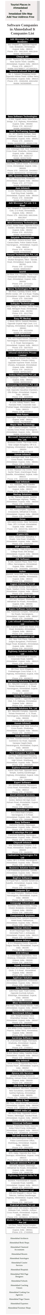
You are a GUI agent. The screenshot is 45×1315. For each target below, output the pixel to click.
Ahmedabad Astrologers (19, 1258)
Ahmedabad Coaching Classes (19, 1286)
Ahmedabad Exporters (19, 1303)
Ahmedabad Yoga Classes (19, 1299)
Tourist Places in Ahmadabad (20, 6)
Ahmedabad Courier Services (19, 1264)
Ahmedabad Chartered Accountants (19, 1248)
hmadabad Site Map (20, 13)
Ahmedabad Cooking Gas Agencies (19, 1293)
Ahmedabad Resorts (19, 1254)
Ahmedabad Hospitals (19, 1269)
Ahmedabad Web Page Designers (19, 1275)
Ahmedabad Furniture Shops (19, 1308)
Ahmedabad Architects (19, 1238)
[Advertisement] (22, 99)
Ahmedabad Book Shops (19, 1243)
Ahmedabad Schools (19, 1281)
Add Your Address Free (20, 17)
